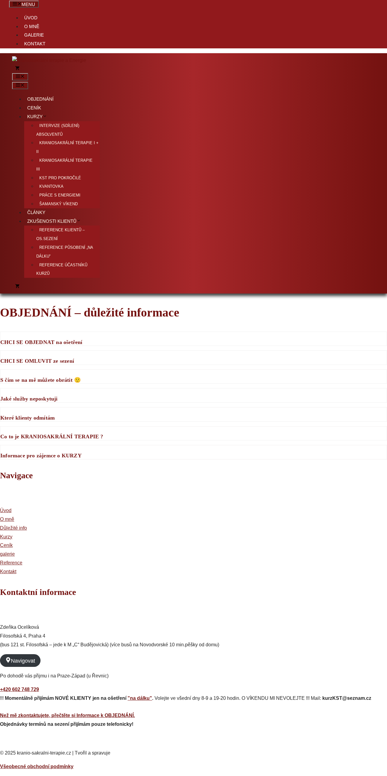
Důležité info (13, 528)
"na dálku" (140, 698)
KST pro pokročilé (60, 178)
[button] (193, 339)
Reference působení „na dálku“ (64, 251)
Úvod (30, 17)
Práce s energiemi (59, 195)
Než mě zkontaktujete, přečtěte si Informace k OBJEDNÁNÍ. (67, 715)
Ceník (34, 108)
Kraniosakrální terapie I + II (67, 147)
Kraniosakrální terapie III (64, 164)
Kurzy (35, 116)
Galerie (34, 35)
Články (36, 212)
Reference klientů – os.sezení (60, 234)
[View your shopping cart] (17, 69)
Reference (11, 562)
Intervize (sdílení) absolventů (57, 130)
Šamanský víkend (58, 204)
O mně (31, 26)
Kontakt (34, 43)
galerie (7, 554)
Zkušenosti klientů (51, 221)
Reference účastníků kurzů (61, 269)
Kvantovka (51, 186)
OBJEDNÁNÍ (40, 99)
